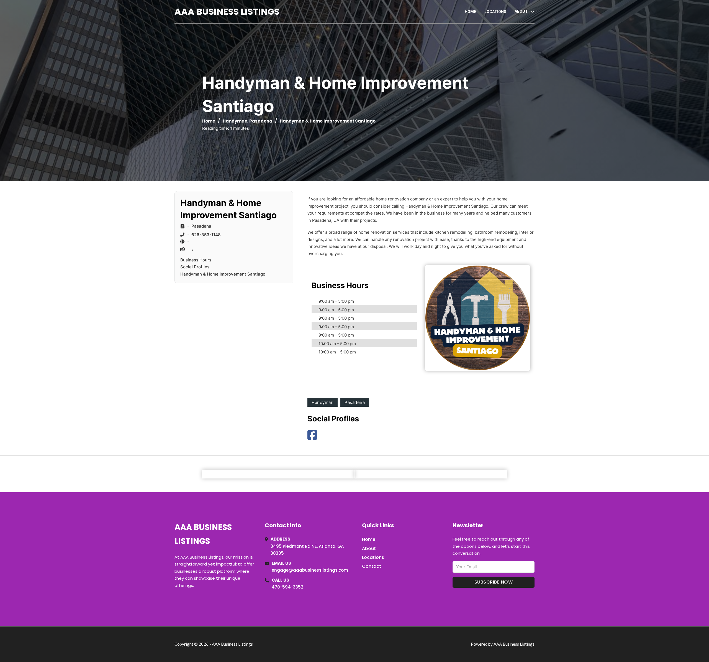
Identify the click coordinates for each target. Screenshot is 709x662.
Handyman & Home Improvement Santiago (222, 274)
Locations (495, 11)
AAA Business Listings (226, 11)
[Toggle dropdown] (533, 12)
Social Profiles (194, 266)
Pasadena (260, 121)
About (369, 548)
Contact (371, 566)
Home (470, 11)
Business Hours (195, 260)
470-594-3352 (287, 587)
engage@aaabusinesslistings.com (310, 570)
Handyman (235, 121)
